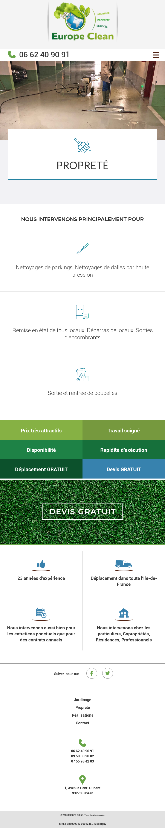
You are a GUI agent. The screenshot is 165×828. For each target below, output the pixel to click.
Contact (82, 722)
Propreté (82, 707)
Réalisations (82, 715)
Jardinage (82, 699)
